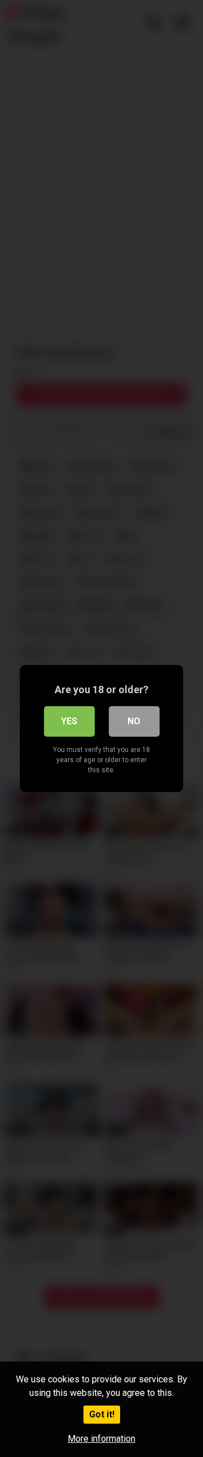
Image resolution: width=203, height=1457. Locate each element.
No (133, 721)
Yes (69, 721)
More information (101, 1438)
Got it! (101, 1414)
